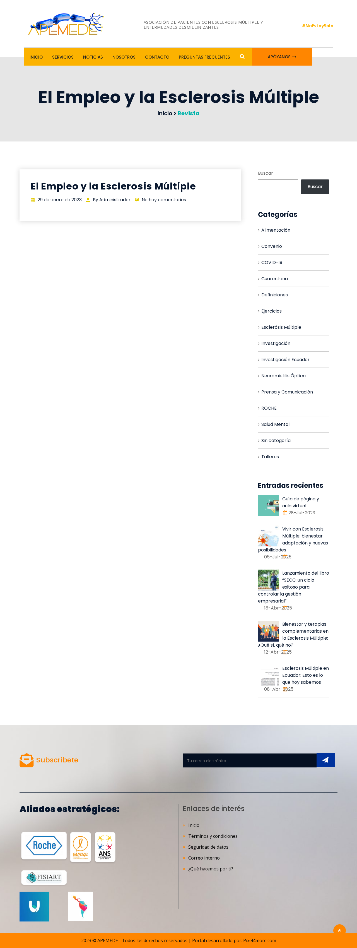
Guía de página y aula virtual (300, 502)
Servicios (63, 57)
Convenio (271, 246)
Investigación (275, 343)
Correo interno (204, 858)
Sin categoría (276, 440)
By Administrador (112, 199)
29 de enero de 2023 (60, 199)
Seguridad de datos (208, 847)
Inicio (36, 57)
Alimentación (275, 230)
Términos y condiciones (213, 836)
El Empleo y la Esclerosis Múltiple (113, 186)
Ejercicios (271, 311)
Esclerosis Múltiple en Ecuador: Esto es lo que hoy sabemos (305, 675)
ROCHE (269, 408)
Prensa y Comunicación (287, 392)
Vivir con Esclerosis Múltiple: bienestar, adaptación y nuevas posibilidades (293, 539)
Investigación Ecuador (285, 359)
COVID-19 (271, 262)
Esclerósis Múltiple (281, 327)
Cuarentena (274, 278)
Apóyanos (279, 57)
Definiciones (274, 295)
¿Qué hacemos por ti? (210, 869)
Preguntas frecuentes (204, 57)
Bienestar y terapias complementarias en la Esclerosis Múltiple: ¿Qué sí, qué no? (293, 634)
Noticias (93, 57)
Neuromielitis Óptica (283, 376)
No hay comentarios (164, 199)
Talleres (270, 456)
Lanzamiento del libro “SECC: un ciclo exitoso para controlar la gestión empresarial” (293, 587)
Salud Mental (275, 424)
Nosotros (124, 57)
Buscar (265, 173)
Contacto (157, 57)
